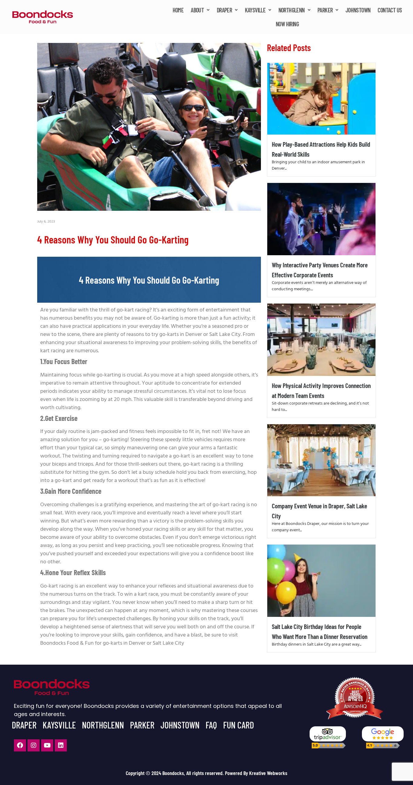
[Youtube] (47, 745)
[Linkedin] (61, 745)
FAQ (211, 724)
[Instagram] (34, 745)
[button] (200, 10)
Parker (325, 10)
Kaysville (255, 10)
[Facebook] (20, 745)
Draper (224, 10)
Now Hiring (287, 24)
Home (178, 10)
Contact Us (390, 10)
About (197, 10)
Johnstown (358, 10)
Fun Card (238, 724)
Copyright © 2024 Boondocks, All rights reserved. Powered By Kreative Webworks (206, 773)
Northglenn (291, 10)
